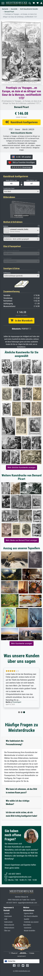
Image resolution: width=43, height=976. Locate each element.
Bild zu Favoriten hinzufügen (23, 162)
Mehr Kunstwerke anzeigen (21, 643)
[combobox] (21, 191)
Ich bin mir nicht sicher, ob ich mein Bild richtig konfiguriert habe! (21, 814)
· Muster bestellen (29, 931)
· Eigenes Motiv (28, 913)
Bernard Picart (9, 12)
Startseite (5, 9)
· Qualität (26, 919)
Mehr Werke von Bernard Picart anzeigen (21, 540)
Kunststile (14, 9)
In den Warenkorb (22, 320)
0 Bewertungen (26, 167)
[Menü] (2, 3)
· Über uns (7, 931)
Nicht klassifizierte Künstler (29, 9)
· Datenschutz (8, 922)
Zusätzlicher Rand (8, 188)
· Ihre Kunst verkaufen (30, 916)
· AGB (5, 919)
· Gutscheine (27, 928)
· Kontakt (6, 913)
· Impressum (8, 916)
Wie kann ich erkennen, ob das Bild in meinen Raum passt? (21, 791)
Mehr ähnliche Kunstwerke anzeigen (21, 467)
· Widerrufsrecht (9, 925)
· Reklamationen (9, 928)
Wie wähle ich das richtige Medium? (17, 802)
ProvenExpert (16, 702)
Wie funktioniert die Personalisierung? (14, 742)
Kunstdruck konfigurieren (23, 122)
